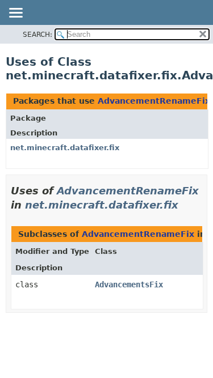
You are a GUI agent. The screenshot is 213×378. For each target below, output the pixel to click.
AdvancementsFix (129, 284)
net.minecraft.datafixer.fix (64, 147)
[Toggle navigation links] (15, 14)
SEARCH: (37, 35)
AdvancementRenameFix (154, 100)
